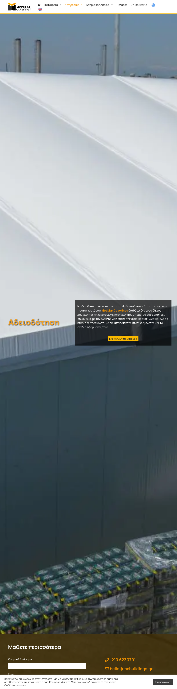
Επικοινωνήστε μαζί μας (123, 338)
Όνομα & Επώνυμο (20, 659)
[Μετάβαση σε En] (41, 9)
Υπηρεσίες (72, 5)
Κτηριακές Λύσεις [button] (97, 5)
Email (11, 674)
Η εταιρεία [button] (51, 5)
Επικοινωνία (139, 5)
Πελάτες (122, 5)
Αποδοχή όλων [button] (163, 681)
